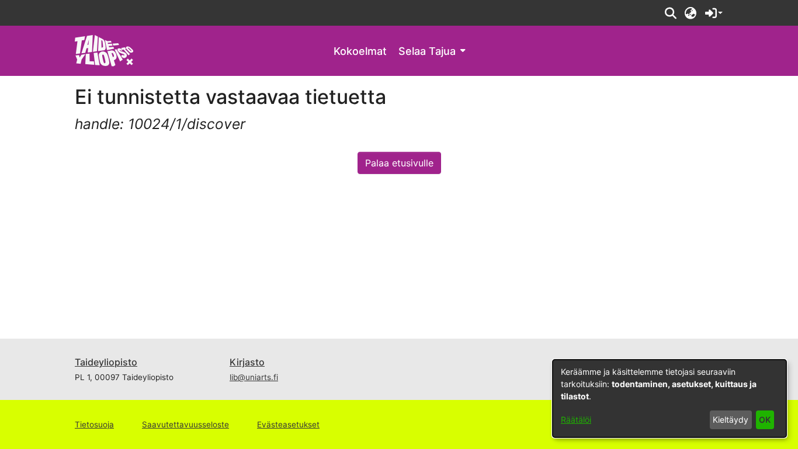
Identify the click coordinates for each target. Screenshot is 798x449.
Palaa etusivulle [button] (399, 163)
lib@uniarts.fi (254, 377)
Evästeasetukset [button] (288, 424)
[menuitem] (431, 51)
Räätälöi (576, 419)
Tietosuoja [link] (94, 424)
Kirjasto (247, 362)
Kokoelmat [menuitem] (360, 51)
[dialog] (669, 398)
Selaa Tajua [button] (427, 51)
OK (765, 419)
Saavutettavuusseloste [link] (185, 424)
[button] (670, 13)
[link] (104, 50)
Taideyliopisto (106, 362)
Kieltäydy (730, 419)
